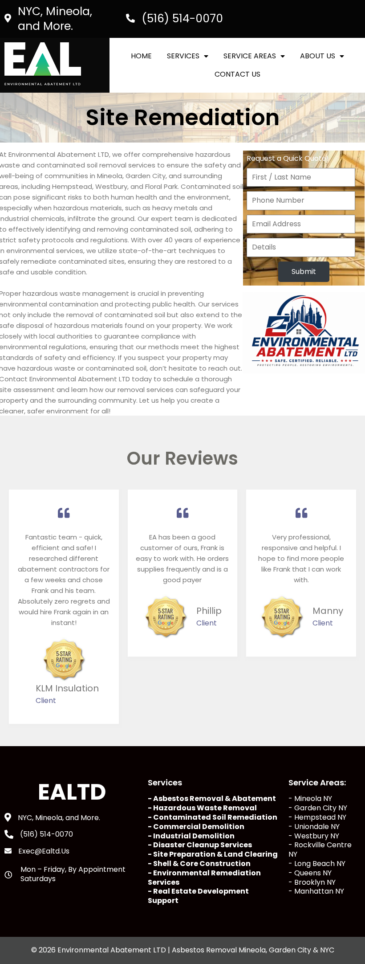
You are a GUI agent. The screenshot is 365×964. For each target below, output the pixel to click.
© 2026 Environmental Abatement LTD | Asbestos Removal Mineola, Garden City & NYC (182, 950)
